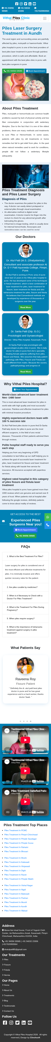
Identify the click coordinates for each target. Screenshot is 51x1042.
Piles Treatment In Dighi (15, 870)
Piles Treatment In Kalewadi (16, 862)
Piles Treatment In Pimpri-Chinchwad (21, 834)
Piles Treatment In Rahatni (16, 847)
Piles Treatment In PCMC (15, 830)
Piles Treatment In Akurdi (15, 902)
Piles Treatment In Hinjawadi (17, 866)
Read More (25, 307)
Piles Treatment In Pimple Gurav (18, 843)
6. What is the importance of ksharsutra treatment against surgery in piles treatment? (24, 630)
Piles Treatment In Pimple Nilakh (18, 879)
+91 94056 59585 (8, 9)
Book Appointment (36, 71)
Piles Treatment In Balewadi (16, 894)
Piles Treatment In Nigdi (15, 889)
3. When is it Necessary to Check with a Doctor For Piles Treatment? (24, 597)
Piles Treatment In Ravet (15, 875)
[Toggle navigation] (45, 18)
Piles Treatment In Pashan (16, 898)
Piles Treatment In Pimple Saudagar (20, 839)
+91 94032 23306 (24, 9)
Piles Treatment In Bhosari (16, 851)
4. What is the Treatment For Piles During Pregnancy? (25, 608)
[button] (20, 721)
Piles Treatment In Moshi (15, 858)
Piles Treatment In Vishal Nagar (18, 885)
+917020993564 (41, 11)
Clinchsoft (35, 1037)
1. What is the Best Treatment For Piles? (25, 556)
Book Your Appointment (26, 389)
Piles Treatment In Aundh (15, 906)
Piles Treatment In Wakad (15, 911)
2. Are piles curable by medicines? (22, 587)
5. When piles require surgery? (21, 618)
